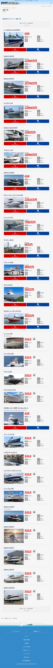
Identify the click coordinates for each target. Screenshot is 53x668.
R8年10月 (29, 250)
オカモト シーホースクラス (12, 311)
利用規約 (26, 643)
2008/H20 (30, 36)
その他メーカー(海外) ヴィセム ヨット (16, 408)
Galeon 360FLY (9, 548)
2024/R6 (29, 135)
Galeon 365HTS (9, 588)
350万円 (29, 315)
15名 (29, 183)
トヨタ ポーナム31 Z (10, 452)
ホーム (3, 7)
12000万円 (31, 107)
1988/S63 (29, 441)
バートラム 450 (9, 354)
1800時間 (42, 202)
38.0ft (41, 295)
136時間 (41, 554)
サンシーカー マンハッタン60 (13, 195)
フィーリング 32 (9, 434)
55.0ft (41, 419)
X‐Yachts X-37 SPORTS (12, 30)
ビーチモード (7, 509)
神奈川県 (42, 41)
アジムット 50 (8, 150)
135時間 (41, 378)
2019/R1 (29, 64)
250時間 (41, 396)
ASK (27, 33)
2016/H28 (30, 378)
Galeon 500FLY (9, 56)
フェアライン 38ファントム (12, 470)
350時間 (41, 86)
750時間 (41, 270)
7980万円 (30, 222)
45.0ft (41, 363)
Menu (51, 3)
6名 (28, 252)
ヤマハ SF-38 (8, 285)
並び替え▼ (30, 23)
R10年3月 (29, 363)
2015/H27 (30, 111)
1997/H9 (29, 318)
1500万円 (30, 132)
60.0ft (41, 205)
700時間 (41, 477)
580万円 (29, 289)
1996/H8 (29, 247)
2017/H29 (30, 158)
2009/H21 (30, 342)
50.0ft (41, 66)
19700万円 (31, 83)
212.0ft (41, 381)
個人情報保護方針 (26, 660)
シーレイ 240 (8, 334)
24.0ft (41, 250)
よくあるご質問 (26, 646)
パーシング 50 (8, 217)
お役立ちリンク (26, 650)
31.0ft (41, 461)
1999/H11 (30, 270)
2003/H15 (30, 396)
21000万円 (31, 60)
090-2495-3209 (15, 50)
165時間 (41, 342)
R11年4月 (29, 295)
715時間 (41, 64)
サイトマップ (27, 653)
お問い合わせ (27, 657)
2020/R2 (29, 515)
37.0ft (41, 39)
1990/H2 (29, 292)
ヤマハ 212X (8, 372)
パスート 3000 (8, 262)
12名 (29, 68)
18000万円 (31, 154)
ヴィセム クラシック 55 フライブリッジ (15, 410)
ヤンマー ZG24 (8, 240)
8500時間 (42, 292)
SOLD (28, 339)
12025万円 (31, 199)
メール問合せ (37, 50)
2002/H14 (30, 360)
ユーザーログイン (16, 631)
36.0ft (41, 321)
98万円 (29, 244)
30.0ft (41, 272)
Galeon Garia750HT (11, 128)
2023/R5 (29, 416)
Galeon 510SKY (9, 173)
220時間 (41, 515)
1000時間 (42, 225)
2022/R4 (29, 86)
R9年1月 (29, 321)
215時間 (41, 179)
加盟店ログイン (37, 631)
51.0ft (41, 181)
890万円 (29, 267)
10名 (29, 346)
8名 (28, 445)
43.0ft (41, 113)
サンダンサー (7, 336)
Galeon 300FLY (9, 569)
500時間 (41, 158)
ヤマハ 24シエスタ (10, 390)
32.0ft (41, 443)
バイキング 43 (8, 103)
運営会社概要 (27, 639)
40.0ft (41, 88)
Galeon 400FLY (9, 79)
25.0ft (41, 138)
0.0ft (41, 579)
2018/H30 (30, 576)
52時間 (41, 459)
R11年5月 (29, 66)
